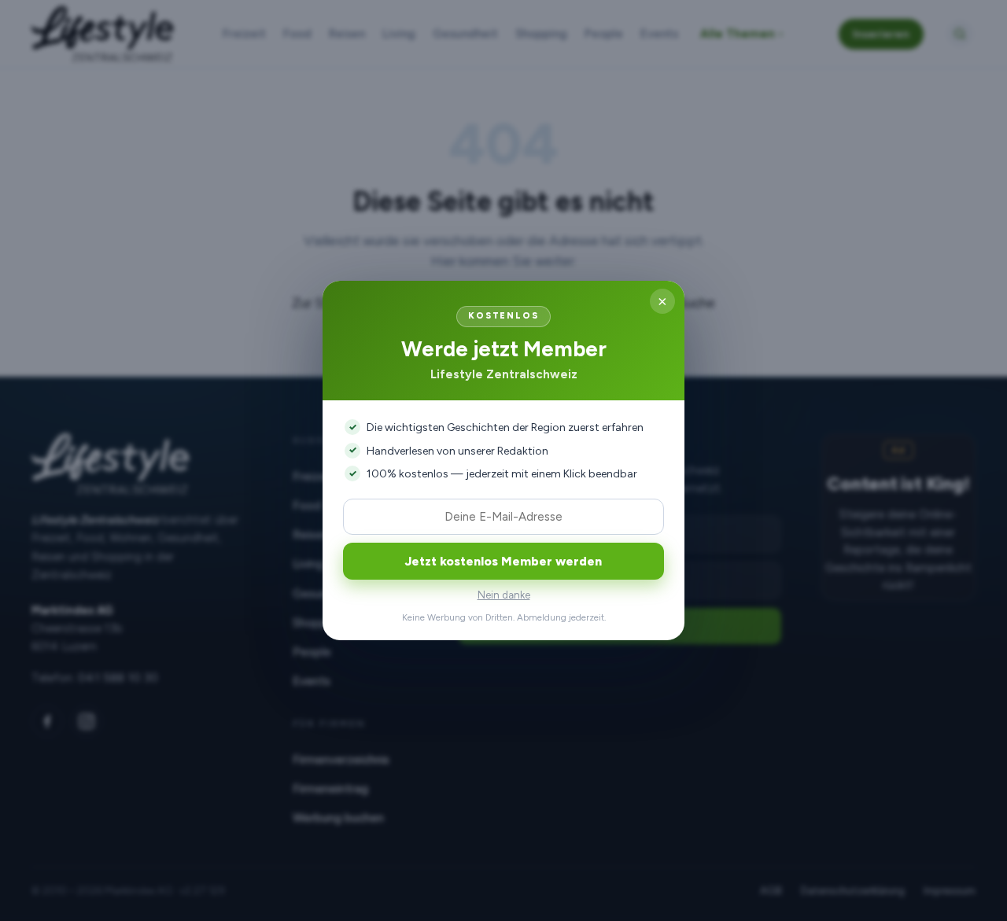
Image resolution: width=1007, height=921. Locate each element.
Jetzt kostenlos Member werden (503, 561)
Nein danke (504, 595)
